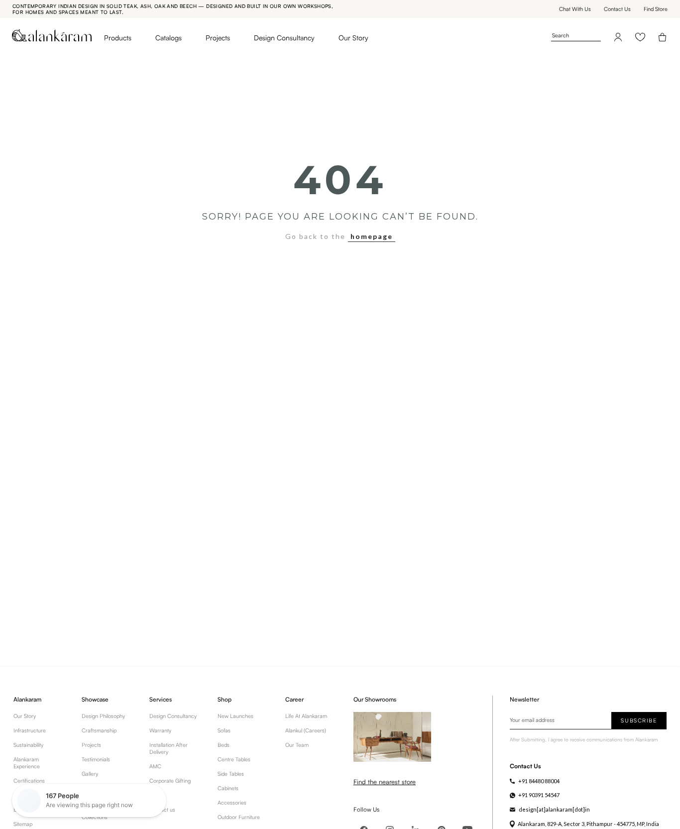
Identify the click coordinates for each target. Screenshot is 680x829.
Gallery (90, 773)
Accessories (232, 802)
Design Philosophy (103, 715)
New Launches (235, 715)
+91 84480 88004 (539, 781)
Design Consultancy (284, 37)
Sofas (224, 730)
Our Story (353, 37)
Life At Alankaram (306, 715)
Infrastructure (29, 730)
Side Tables (231, 773)
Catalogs (168, 37)
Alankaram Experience (26, 763)
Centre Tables (234, 759)
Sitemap (22, 824)
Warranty (160, 730)
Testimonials (96, 759)
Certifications (29, 780)
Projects (218, 37)
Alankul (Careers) (305, 730)
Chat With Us (575, 8)
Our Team (297, 744)
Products (117, 37)
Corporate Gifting (170, 780)
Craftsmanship (99, 730)
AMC (155, 766)
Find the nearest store (384, 782)
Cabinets (228, 788)
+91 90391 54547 (539, 795)
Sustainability (28, 744)
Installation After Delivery (168, 748)
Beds (223, 744)
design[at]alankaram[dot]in (554, 809)
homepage (371, 236)
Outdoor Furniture (239, 817)
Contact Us (617, 8)
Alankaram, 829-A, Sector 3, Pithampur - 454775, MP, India (588, 824)
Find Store (656, 8)
